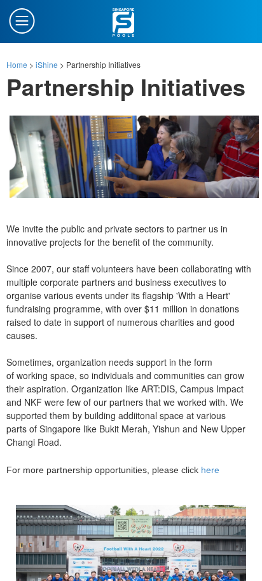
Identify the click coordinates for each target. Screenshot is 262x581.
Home (16, 64)
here (210, 470)
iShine (47, 64)
